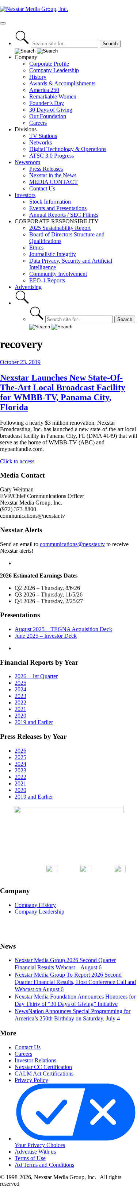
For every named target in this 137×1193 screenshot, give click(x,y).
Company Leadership (54, 70)
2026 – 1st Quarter (36, 676)
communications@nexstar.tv (72, 544)
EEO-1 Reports (47, 280)
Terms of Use (30, 1158)
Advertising (28, 287)
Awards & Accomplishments (62, 83)
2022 (20, 702)
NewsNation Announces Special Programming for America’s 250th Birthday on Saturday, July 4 (72, 1015)
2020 (20, 716)
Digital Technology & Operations (67, 149)
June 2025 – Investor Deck (46, 636)
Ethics (36, 247)
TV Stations (43, 136)
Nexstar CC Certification (43, 1067)
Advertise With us (35, 1151)
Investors (25, 195)
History (37, 77)
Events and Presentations (58, 208)
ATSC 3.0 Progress (51, 155)
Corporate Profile (49, 64)
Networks (40, 142)
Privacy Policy (31, 1080)
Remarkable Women (52, 96)
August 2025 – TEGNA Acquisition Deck (63, 629)
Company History (35, 905)
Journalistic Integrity (52, 254)
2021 (20, 709)
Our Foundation (47, 116)
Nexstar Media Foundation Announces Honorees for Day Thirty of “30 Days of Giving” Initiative (75, 1000)
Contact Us (42, 188)
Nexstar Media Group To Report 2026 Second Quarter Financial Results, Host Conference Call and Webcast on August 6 (75, 982)
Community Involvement (58, 274)
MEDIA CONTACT (53, 182)
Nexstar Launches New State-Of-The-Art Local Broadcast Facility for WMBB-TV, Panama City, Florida (62, 392)
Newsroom (27, 162)
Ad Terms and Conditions (44, 1165)
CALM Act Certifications (44, 1073)
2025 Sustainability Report (60, 228)
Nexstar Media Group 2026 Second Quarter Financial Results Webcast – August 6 (65, 963)
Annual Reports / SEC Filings (63, 215)
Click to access (17, 461)
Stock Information (50, 201)
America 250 (44, 90)
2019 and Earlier (34, 722)
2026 (20, 751)
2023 (20, 696)
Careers (38, 123)
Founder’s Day (46, 103)
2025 (20, 683)
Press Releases (46, 169)
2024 (20, 689)
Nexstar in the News (52, 175)
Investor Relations (35, 1060)
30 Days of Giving (50, 110)
